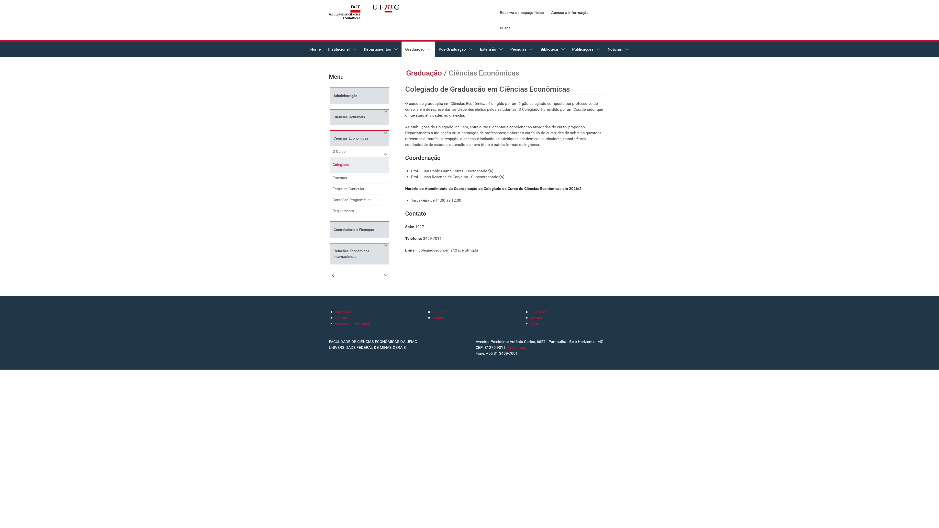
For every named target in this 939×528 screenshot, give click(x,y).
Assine (438, 318)
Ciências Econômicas (351, 138)
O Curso (339, 151)
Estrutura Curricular (348, 189)
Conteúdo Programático (352, 200)
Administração (345, 96)
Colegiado (341, 165)
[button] (385, 112)
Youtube (537, 323)
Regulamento (343, 211)
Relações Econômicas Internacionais (351, 254)
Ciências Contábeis (349, 117)
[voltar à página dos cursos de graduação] (333, 275)
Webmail (342, 312)
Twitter (536, 318)
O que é (439, 312)
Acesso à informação (353, 323)
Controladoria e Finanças (354, 230)
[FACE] (345, 12)
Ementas (340, 178)
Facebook (538, 312)
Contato (341, 318)
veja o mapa (516, 347)
